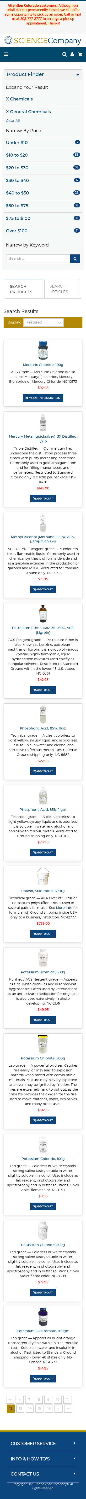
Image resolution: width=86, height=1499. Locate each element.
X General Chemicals (28, 112)
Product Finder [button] (25, 74)
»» (68, 1408)
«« (10, 1399)
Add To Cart (44, 498)
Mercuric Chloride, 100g (43, 365)
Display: (14, 322)
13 (20, 1408)
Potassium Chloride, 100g (43, 1159)
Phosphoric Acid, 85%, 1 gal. (43, 809)
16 (49, 1408)
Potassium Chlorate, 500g (43, 1058)
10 (57, 1399)
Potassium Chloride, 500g (43, 1245)
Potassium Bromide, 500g (43, 972)
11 (67, 1399)
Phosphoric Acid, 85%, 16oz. (43, 728)
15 (39, 1408)
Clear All (13, 121)
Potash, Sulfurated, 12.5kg (43, 891)
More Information (44, 398)
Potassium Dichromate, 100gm (43, 1331)
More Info (64, 908)
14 (30, 1408)
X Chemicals (19, 99)
